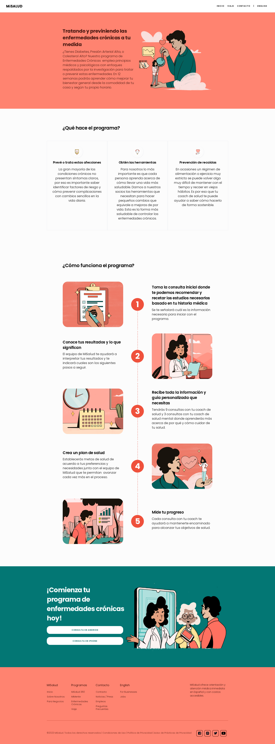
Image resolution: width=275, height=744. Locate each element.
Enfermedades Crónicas (79, 703)
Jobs (123, 696)
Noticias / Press (104, 696)
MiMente (76, 696)
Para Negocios (55, 701)
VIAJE (230, 6)
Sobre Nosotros (56, 696)
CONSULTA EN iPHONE (85, 641)
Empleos (101, 701)
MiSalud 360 (78, 691)
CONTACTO (243, 6)
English (262, 6)
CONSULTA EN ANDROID (85, 630)
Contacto (101, 691)
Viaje (74, 709)
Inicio (220, 6)
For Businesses (128, 691)
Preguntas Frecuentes (102, 708)
